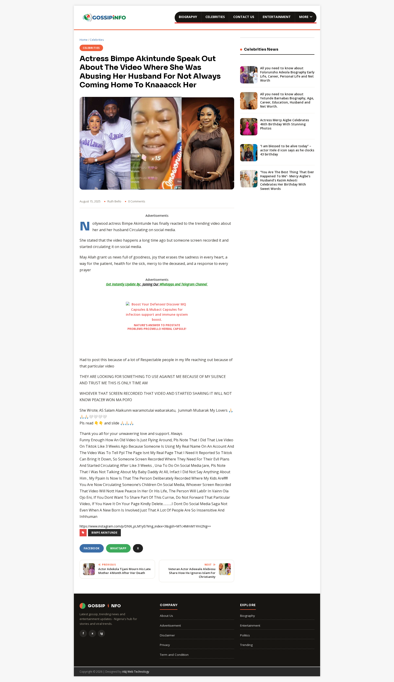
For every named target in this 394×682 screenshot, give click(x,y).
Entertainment (277, 17)
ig (101, 633)
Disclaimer (167, 635)
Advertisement (170, 625)
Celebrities (215, 17)
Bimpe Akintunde (104, 533)
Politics (245, 635)
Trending (246, 645)
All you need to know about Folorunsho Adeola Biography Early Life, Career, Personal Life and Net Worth (287, 74)
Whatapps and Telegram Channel (184, 284)
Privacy (165, 645)
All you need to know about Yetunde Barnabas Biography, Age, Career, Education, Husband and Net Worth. (287, 100)
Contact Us (243, 17)
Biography (188, 17)
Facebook (92, 548)
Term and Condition (174, 655)
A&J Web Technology (135, 672)
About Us (166, 616)
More (303, 17)
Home (84, 40)
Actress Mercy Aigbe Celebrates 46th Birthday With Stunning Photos (284, 124)
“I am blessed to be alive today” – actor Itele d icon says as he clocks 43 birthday (287, 150)
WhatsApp (118, 548)
